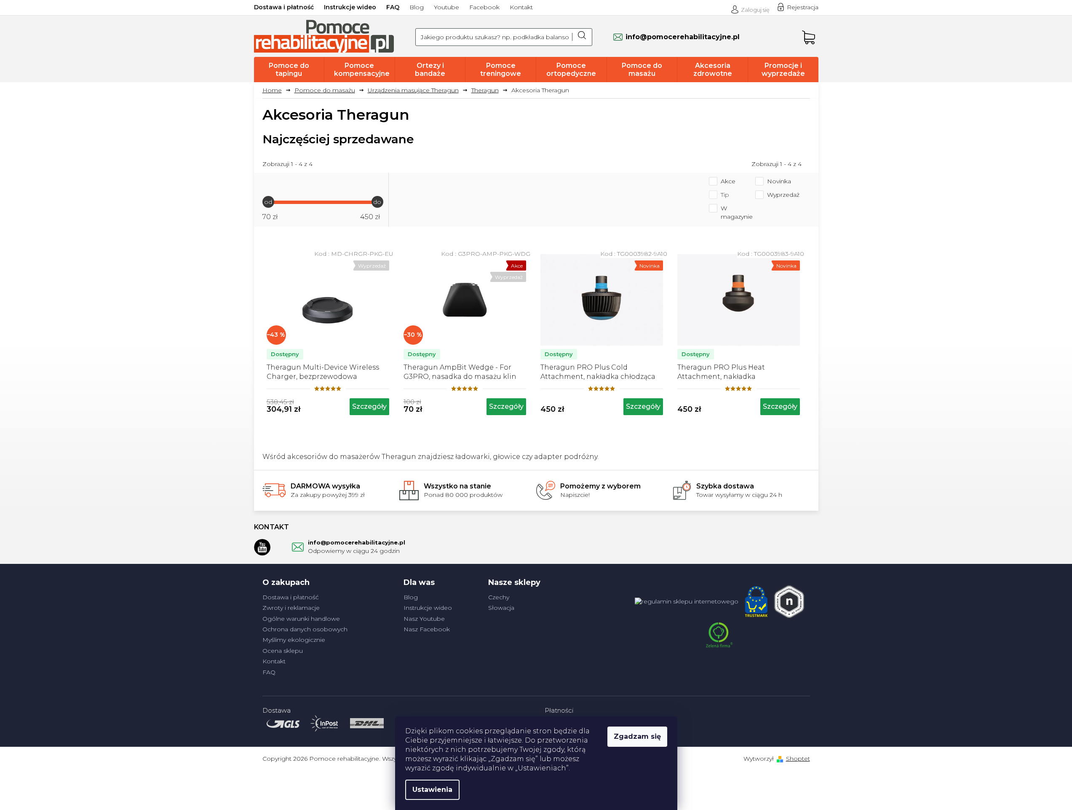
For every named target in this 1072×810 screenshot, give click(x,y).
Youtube (446, 7)
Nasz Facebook (427, 629)
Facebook (484, 7)
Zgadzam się (637, 736)
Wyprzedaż (783, 194)
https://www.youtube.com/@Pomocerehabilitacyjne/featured (262, 547)
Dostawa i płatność (284, 7)
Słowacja (501, 608)
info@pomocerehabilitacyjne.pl (356, 542)
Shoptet (798, 758)
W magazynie (737, 212)
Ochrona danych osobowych (305, 629)
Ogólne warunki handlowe (301, 618)
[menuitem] (289, 69)
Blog (416, 7)
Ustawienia (432, 790)
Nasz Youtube (424, 618)
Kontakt (521, 7)
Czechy (498, 597)
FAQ (392, 7)
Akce (728, 181)
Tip (725, 194)
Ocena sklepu (282, 650)
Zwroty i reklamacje (291, 608)
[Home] (275, 90)
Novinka (779, 181)
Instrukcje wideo (350, 7)
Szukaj (582, 37)
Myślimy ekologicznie (293, 640)
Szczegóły (369, 406)
